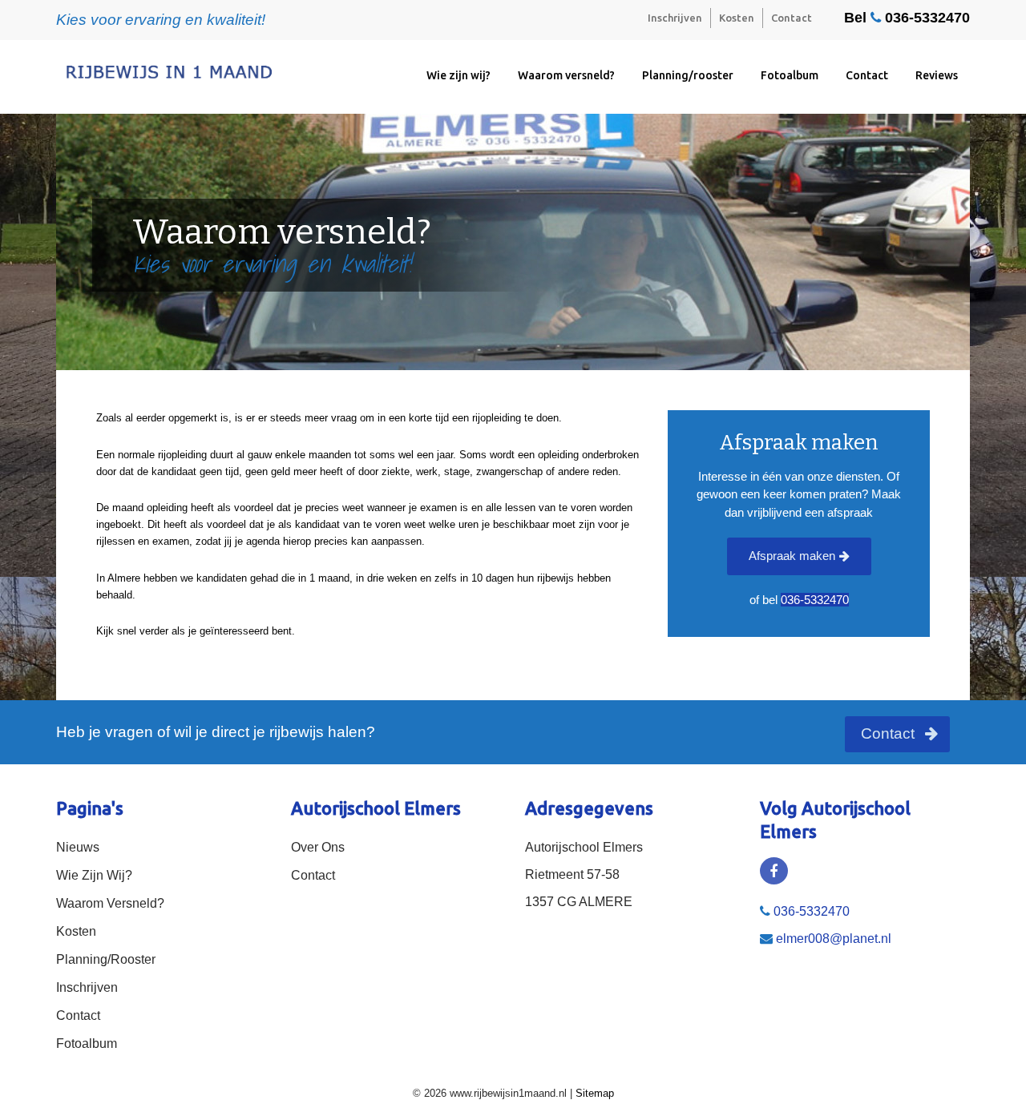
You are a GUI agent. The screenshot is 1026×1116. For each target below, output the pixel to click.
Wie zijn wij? (458, 75)
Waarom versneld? (566, 75)
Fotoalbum (789, 75)
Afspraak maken (792, 555)
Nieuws (77, 847)
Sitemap (595, 1093)
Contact (791, 17)
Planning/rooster (687, 75)
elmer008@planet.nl (832, 938)
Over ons (318, 847)
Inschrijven (675, 17)
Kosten (736, 17)
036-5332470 (810, 911)
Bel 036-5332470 (907, 18)
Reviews (936, 75)
